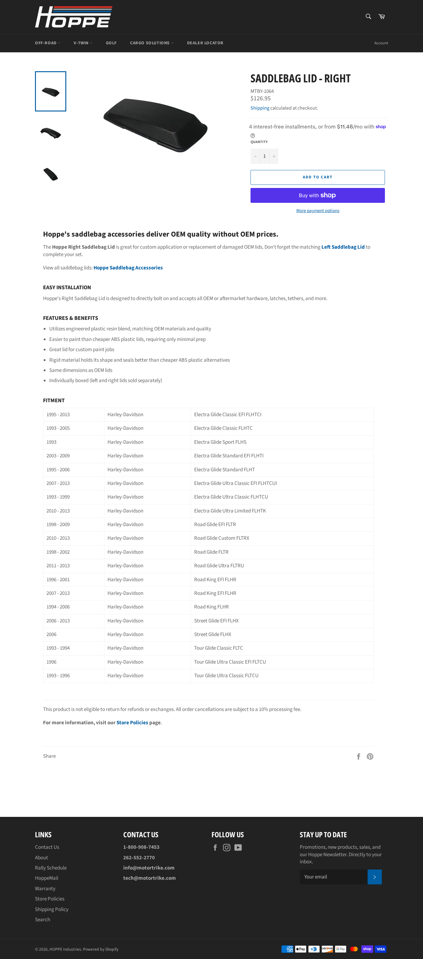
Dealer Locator (205, 43)
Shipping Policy (51, 909)
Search (42, 919)
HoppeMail (46, 878)
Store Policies (132, 722)
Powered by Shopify (100, 949)
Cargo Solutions (150, 43)
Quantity (259, 142)
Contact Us (47, 847)
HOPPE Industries (65, 949)
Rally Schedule (51, 868)
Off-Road (46, 43)
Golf (111, 43)
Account (381, 43)
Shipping (260, 108)
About (41, 857)
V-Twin (81, 43)
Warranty (45, 888)
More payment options (317, 211)
